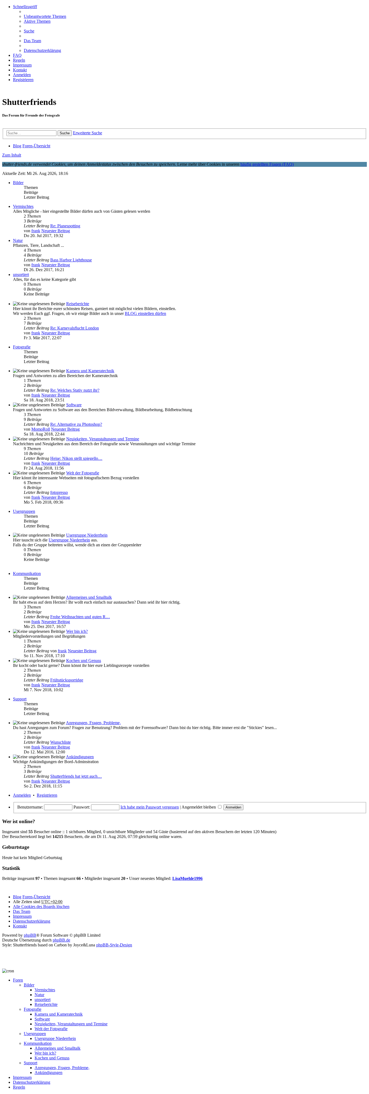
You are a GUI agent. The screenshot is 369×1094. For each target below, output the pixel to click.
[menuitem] (20, 70)
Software (74, 405)
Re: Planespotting (65, 226)
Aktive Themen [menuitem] (37, 21)
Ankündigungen (80, 756)
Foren (18, 980)
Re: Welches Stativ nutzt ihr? (74, 390)
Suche (65, 133)
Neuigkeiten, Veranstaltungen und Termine (102, 439)
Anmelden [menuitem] (22, 74)
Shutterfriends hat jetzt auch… (76, 776)
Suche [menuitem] (29, 31)
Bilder (18, 182)
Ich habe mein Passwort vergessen (149, 807)
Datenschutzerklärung (31, 1082)
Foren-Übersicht (36, 897)
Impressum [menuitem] (22, 65)
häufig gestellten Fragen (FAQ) (267, 164)
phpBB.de (61, 940)
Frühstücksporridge (66, 680)
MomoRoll (40, 429)
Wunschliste (60, 742)
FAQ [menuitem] (17, 55)
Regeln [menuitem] (19, 60)
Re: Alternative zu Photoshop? (76, 424)
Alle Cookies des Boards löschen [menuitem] (41, 906)
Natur (18, 240)
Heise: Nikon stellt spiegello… (76, 458)
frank (35, 230)
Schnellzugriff (25, 6)
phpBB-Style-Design (114, 945)
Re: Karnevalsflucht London (74, 328)
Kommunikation (27, 573)
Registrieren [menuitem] (23, 79)
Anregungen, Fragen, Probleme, (93, 722)
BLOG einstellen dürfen (145, 313)
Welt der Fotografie (82, 473)
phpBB (30, 935)
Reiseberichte (77, 303)
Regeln (19, 1087)
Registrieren (47, 795)
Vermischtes (23, 206)
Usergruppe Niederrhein (87, 535)
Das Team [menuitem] (32, 40)
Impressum (22, 1077)
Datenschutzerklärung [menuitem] (42, 50)
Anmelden (22, 795)
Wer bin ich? (77, 631)
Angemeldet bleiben (199, 807)
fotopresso (59, 492)
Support (19, 699)
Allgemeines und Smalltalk (89, 597)
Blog (17, 897)
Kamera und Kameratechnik (90, 370)
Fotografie (22, 347)
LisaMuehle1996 (187, 878)
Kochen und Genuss (83, 660)
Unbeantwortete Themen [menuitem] (45, 16)
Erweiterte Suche (87, 133)
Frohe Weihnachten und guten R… (80, 616)
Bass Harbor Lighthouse (71, 260)
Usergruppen (24, 511)
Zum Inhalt (11, 155)
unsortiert (21, 274)
